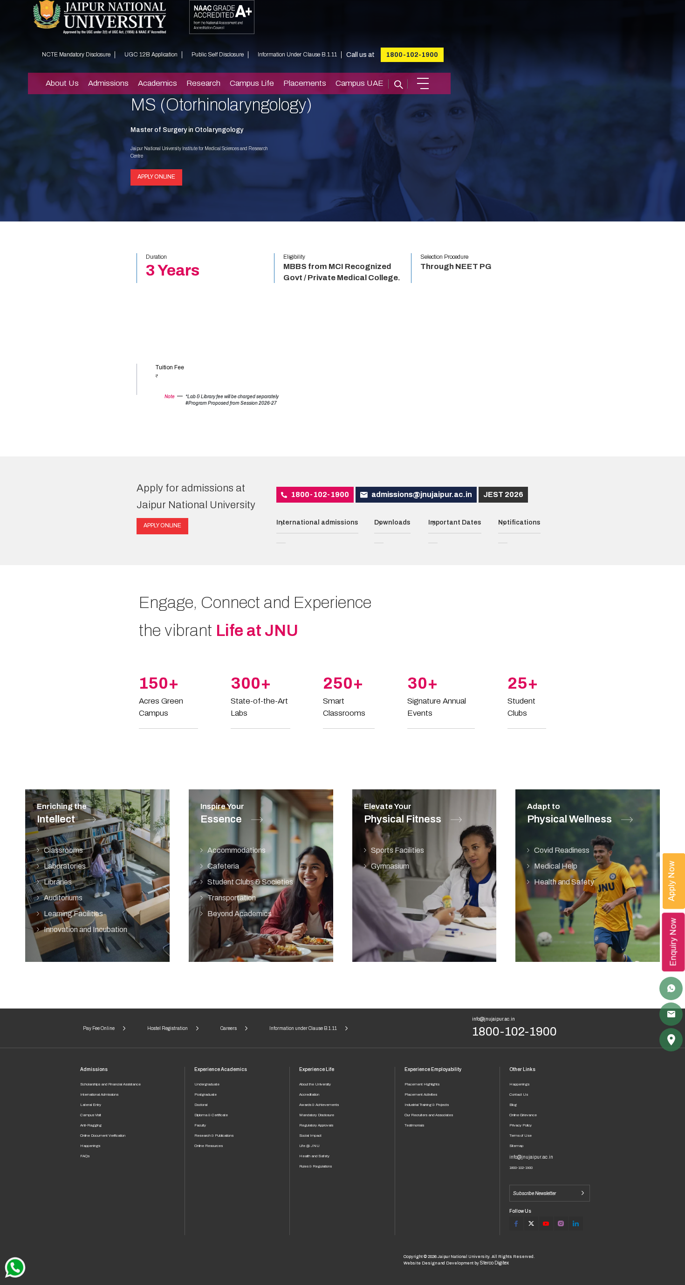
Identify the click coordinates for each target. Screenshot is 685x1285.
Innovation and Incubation (85, 929)
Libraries (58, 882)
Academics (157, 83)
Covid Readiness (561, 850)
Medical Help (555, 866)
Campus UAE (360, 83)
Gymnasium (390, 866)
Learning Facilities (73, 914)
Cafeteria (223, 866)
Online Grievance (523, 1115)
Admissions (108, 83)
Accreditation (309, 1094)
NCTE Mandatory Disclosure (76, 54)
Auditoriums (63, 898)
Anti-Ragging (91, 1125)
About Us (62, 83)
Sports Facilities (397, 850)
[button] (423, 83)
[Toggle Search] (398, 83)
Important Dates (454, 522)
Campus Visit (90, 1115)
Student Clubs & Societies (250, 882)
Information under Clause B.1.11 (303, 1028)
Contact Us (518, 1094)
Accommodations (236, 850)
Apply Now (671, 881)
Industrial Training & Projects (426, 1105)
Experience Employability (432, 1069)
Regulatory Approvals (316, 1125)
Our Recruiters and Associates (428, 1115)
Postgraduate (205, 1094)
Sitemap (516, 1146)
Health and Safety (564, 882)
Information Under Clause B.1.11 (297, 54)
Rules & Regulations (315, 1166)
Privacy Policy (520, 1125)
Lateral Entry (90, 1105)
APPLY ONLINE (156, 176)
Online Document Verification (102, 1135)
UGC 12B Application (151, 54)
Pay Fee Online (99, 1028)
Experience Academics (220, 1069)
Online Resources (208, 1146)
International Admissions (99, 1094)
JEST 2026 (503, 494)
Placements (304, 83)
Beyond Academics (239, 914)
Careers (228, 1028)
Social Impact (310, 1135)
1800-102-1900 (412, 54)
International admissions (317, 522)
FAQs (84, 1156)
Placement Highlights (421, 1084)
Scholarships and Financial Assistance (110, 1084)
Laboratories (65, 866)
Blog (513, 1105)
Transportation (231, 898)
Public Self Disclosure (218, 54)
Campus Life (252, 83)
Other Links (522, 1069)
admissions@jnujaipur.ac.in (421, 494)
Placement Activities (420, 1094)
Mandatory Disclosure (316, 1115)
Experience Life (316, 1069)
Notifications (519, 522)
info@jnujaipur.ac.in (493, 1019)
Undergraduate (206, 1084)
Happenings (90, 1146)
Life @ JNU (309, 1146)
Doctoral (200, 1105)
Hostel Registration (167, 1028)
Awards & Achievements (319, 1105)
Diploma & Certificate (211, 1115)
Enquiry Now (673, 942)
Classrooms (63, 850)
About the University (315, 1084)
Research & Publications (213, 1135)
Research (203, 83)
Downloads (392, 522)
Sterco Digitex (494, 1262)
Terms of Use (520, 1135)
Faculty (200, 1125)
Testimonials (414, 1125)
